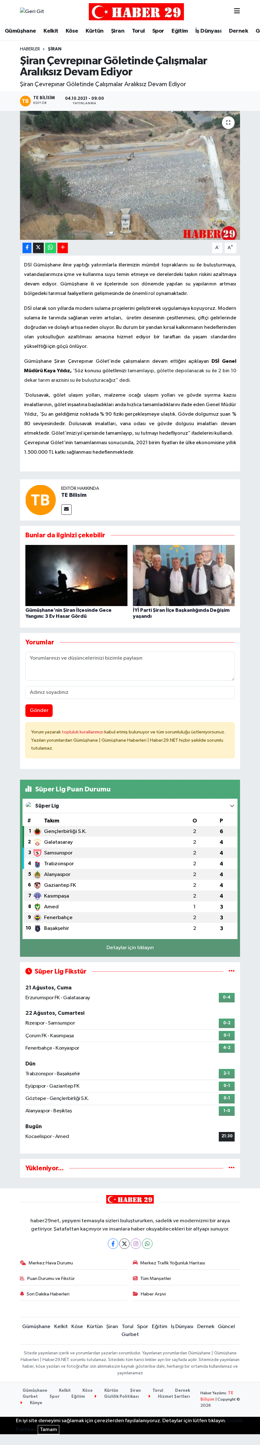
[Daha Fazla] (62, 248)
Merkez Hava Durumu (51, 1263)
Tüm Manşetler (155, 1278)
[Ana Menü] (237, 11)
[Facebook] (113, 1243)
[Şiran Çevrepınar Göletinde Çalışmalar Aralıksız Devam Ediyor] (130, 175)
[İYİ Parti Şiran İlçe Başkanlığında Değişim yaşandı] (184, 575)
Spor (158, 31)
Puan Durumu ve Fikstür (51, 1278)
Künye (35, 1403)
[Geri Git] (32, 12)
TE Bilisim (74, 495)
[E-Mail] (66, 509)
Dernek (238, 31)
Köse (72, 31)
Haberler (30, 49)
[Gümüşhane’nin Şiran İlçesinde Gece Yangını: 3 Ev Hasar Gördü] (76, 575)
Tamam (48, 1429)
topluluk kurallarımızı (83, 732)
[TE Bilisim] (40, 499)
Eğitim (180, 31)
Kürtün (94, 31)
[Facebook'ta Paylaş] (27, 248)
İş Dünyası (208, 31)
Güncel (226, 1326)
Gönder (39, 710)
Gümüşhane (20, 31)
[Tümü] (232, 1168)
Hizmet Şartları (173, 1397)
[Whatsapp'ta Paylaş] (50, 248)
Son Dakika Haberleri (48, 1294)
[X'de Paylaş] (38, 248)
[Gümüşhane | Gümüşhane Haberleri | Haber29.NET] (136, 11)
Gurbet (130, 1334)
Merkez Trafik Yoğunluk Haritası (172, 1263)
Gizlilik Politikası (121, 1397)
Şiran (117, 31)
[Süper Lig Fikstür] (232, 971)
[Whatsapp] (147, 1243)
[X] (124, 1243)
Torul (138, 31)
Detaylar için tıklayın (130, 947)
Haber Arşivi (153, 1294)
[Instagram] (136, 1243)
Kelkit (50, 31)
